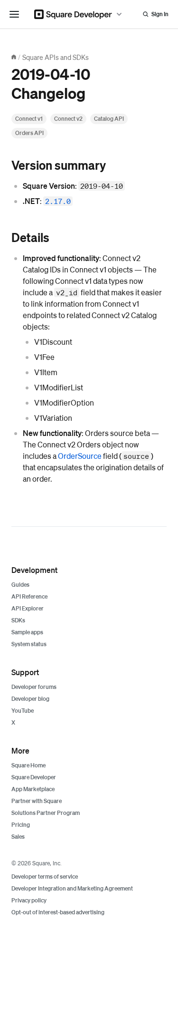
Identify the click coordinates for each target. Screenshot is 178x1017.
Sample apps (27, 632)
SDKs (18, 620)
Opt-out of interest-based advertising (57, 912)
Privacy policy (29, 900)
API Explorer (27, 608)
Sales (18, 836)
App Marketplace (33, 789)
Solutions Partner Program (45, 812)
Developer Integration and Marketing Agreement (72, 888)
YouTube (22, 710)
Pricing (20, 824)
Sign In (160, 14)
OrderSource (80, 456)
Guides (20, 584)
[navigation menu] (14, 14)
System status (29, 644)
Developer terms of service (44, 876)
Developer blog (30, 698)
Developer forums (33, 686)
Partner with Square (36, 800)
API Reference (29, 596)
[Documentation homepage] (13, 57)
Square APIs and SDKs (55, 57)
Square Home (28, 765)
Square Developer (33, 777)
